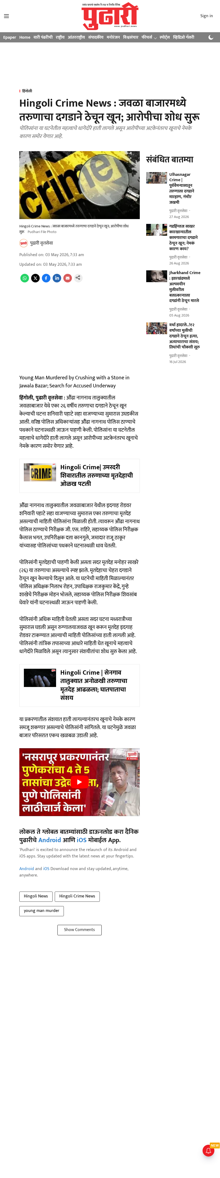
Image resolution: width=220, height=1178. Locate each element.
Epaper (9, 37)
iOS (82, 840)
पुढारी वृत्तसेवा (41, 243)
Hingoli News (36, 896)
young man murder (41, 910)
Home (24, 37)
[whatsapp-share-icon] (24, 281)
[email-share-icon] (67, 281)
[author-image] (23, 243)
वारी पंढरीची (43, 37)
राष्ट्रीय (60, 37)
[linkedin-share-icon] (57, 281)
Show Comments (79, 929)
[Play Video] (79, 782)
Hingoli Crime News (77, 896)
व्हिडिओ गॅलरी (183, 37)
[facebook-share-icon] (46, 281)
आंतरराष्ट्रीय (76, 37)
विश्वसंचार (130, 37)
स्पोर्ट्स (165, 37)
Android (49, 840)
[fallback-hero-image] (156, 178)
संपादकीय (96, 37)
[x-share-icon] (35, 281)
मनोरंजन (113, 37)
